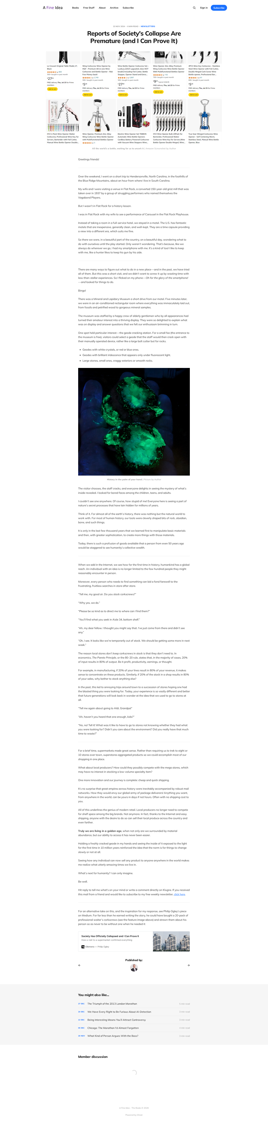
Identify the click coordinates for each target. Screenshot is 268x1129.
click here (179, 894)
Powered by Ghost (134, 1115)
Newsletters (148, 26)
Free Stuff (88, 7)
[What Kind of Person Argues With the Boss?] (134, 1036)
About (102, 7)
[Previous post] (80, 965)
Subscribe (128, 7)
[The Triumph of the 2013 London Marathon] (134, 1004)
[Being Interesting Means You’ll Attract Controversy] (134, 1020)
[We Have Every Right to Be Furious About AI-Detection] (134, 1012)
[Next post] (187, 965)
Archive (114, 7)
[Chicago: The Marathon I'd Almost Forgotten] (134, 1028)
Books (75, 7)
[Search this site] (194, 7)
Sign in (204, 7)
